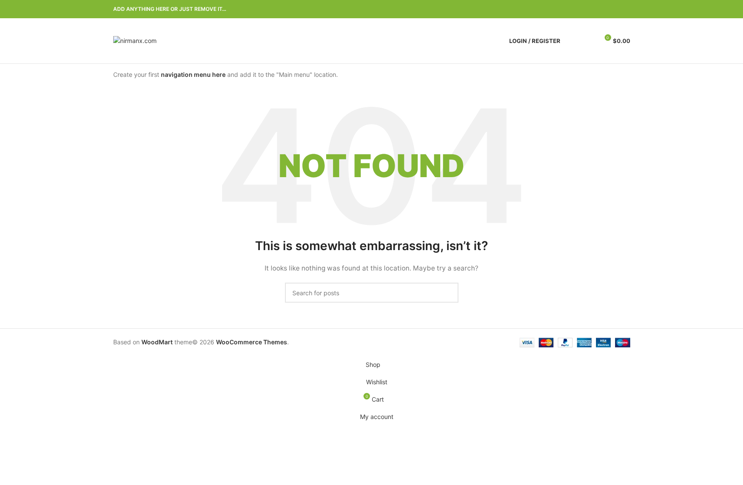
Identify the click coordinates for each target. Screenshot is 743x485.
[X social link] (594, 9)
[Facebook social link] (583, 9)
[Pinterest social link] (604, 9)
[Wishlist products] (588, 40)
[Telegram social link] (625, 9)
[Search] (572, 40)
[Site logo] (135, 40)
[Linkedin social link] (614, 9)
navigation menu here (193, 74)
